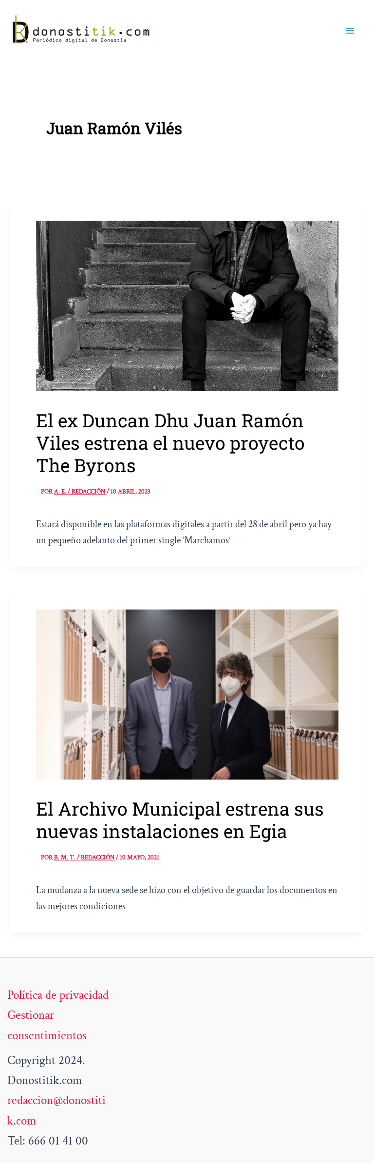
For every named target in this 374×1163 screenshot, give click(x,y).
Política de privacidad (58, 995)
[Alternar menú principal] (351, 31)
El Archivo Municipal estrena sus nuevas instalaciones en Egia (180, 820)
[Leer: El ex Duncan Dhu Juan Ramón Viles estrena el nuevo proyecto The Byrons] (187, 305)
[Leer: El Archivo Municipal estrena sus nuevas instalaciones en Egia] (187, 693)
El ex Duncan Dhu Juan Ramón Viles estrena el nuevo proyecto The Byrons (170, 442)
